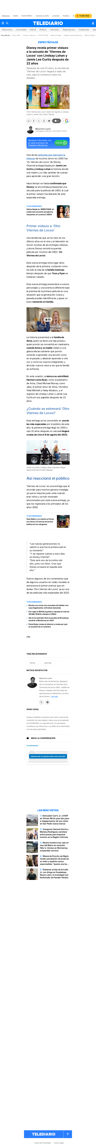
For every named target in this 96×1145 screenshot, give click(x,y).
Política (43, 29)
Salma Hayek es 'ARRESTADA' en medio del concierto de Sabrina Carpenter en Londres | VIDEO (40, 212)
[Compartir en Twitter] (39, 121)
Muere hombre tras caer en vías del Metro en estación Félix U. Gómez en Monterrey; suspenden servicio (54, 846)
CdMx (15, 16)
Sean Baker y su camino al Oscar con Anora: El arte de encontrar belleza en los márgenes (40, 521)
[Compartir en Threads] (44, 121)
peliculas (47, 663)
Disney (32, 663)
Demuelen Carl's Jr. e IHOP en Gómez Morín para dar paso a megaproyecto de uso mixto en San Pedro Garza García (54, 819)
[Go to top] (68, 1134)
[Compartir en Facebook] (34, 121)
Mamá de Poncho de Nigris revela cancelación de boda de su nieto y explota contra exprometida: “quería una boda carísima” (54, 861)
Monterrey (27, 16)
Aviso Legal (59, 1143)
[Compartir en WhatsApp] (28, 121)
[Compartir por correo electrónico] (49, 121)
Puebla (66, 16)
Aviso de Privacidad (42, 1143)
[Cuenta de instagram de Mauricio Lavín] (47, 702)
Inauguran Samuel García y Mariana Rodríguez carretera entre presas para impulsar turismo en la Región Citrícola (54, 833)
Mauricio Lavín (43, 129)
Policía (33, 29)
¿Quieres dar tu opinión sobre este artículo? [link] (48, 756)
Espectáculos (69, 29)
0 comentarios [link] (32, 746)
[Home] (48, 23)
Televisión (54, 29)
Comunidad (21, 29)
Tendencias (84, 29)
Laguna (56, 16)
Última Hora (7, 29)
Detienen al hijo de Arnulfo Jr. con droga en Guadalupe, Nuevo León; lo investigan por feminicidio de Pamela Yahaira (54, 873)
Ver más (54, 696)
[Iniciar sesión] (93, 23)
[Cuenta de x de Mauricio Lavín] (41, 702)
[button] (66, 121)
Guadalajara (42, 16)
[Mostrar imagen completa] (65, 444)
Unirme (59, 143)
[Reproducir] (48, 319)
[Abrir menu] (3, 23)
